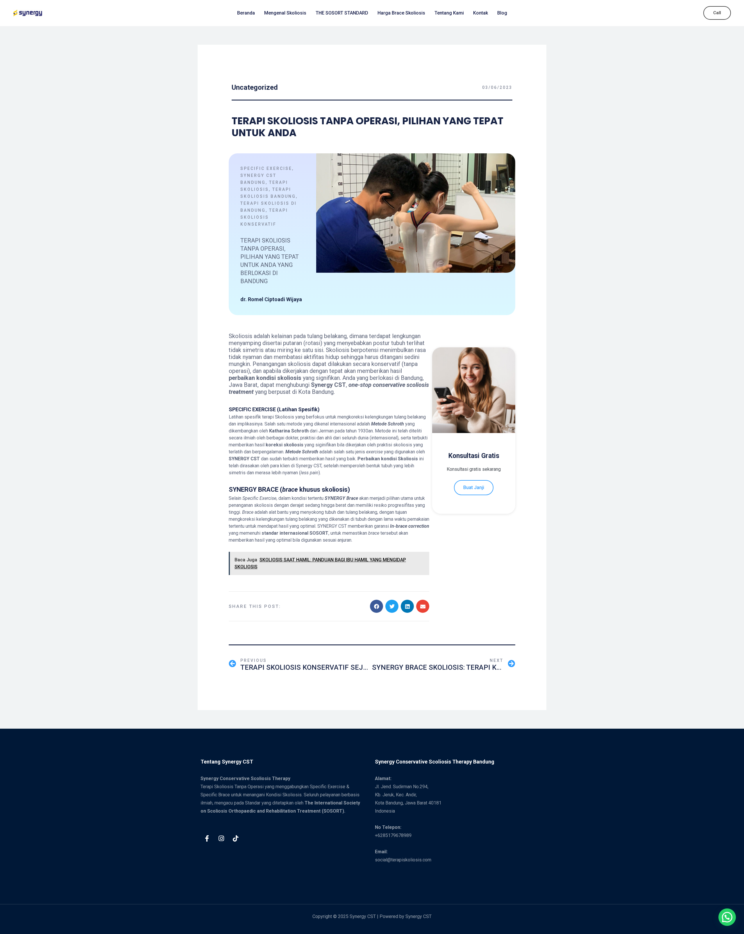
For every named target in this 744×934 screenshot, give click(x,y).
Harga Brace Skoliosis (401, 13)
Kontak (480, 13)
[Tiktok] (235, 838)
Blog (502, 13)
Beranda (246, 13)
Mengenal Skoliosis (285, 13)
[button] (376, 606)
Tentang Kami (449, 13)
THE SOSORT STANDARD (342, 13)
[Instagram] (221, 838)
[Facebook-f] (207, 838)
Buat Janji (473, 487)
